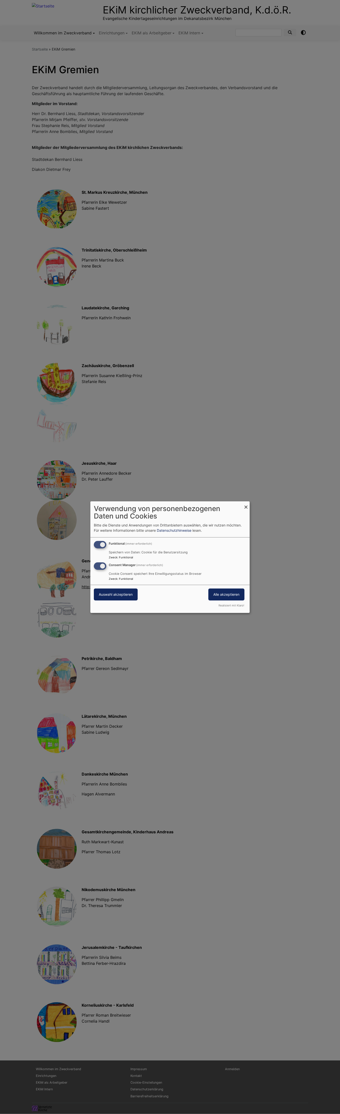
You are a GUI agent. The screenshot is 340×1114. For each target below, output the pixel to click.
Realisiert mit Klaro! (231, 605)
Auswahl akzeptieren (116, 594)
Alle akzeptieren (226, 594)
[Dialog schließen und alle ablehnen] (246, 504)
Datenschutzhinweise (174, 530)
